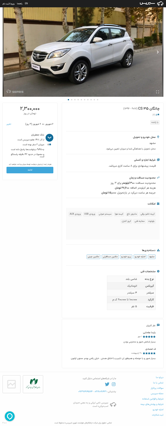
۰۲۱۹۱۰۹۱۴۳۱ (100, 391)
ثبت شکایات (157, 415)
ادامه (30, 170)
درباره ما (159, 377)
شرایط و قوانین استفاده (152, 399)
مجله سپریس (157, 393)
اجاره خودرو (140, 256)
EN (26, 3)
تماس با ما (158, 383)
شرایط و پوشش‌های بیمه (152, 404)
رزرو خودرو (126, 256)
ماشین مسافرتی (110, 256)
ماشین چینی (93, 256)
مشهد (151, 256)
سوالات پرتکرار (157, 388)
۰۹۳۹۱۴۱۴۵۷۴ (85, 391)
